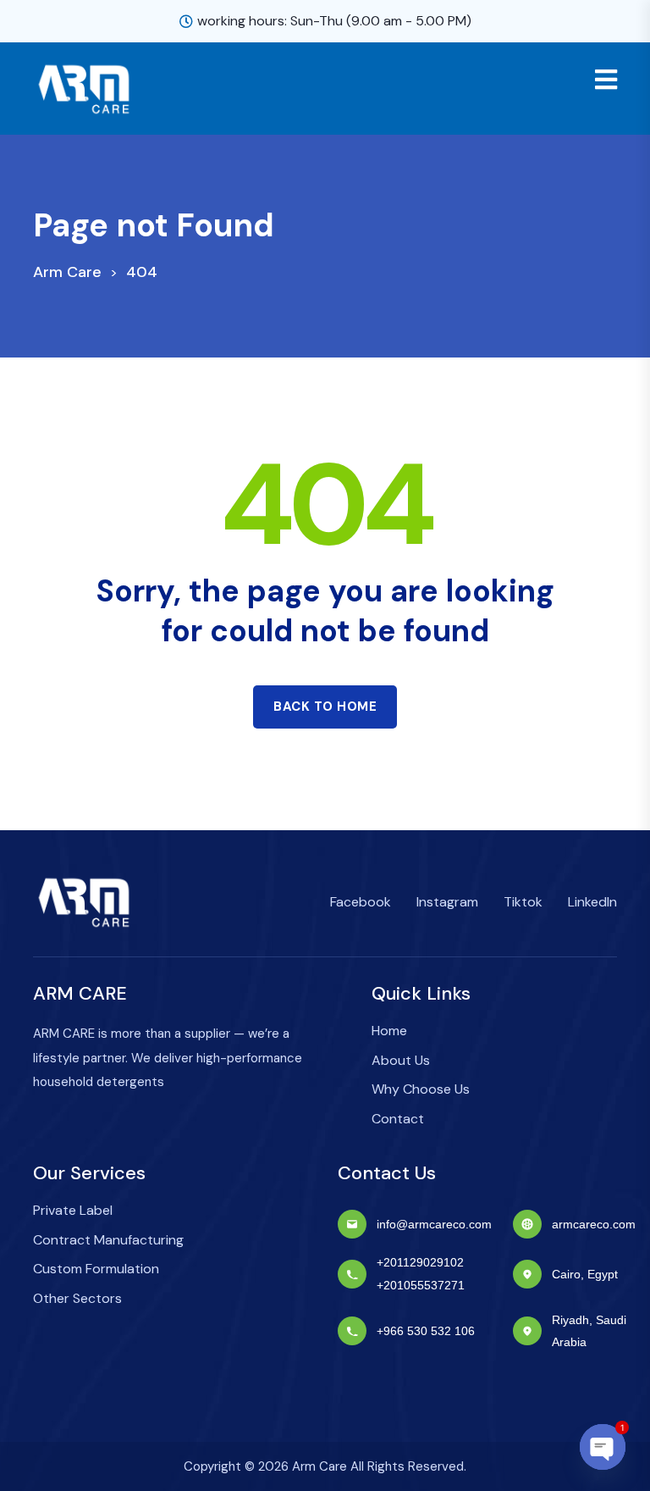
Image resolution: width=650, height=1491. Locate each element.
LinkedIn (592, 902)
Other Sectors (77, 1298)
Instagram (447, 902)
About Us (401, 1060)
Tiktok (523, 902)
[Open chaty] (602, 1447)
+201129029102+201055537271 (421, 1273)
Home (389, 1030)
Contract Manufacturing (108, 1240)
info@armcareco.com (434, 1224)
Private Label (73, 1210)
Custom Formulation (96, 1269)
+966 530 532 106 (426, 1331)
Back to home (325, 706)
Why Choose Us (421, 1089)
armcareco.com (594, 1224)
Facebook (360, 902)
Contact (398, 1119)
